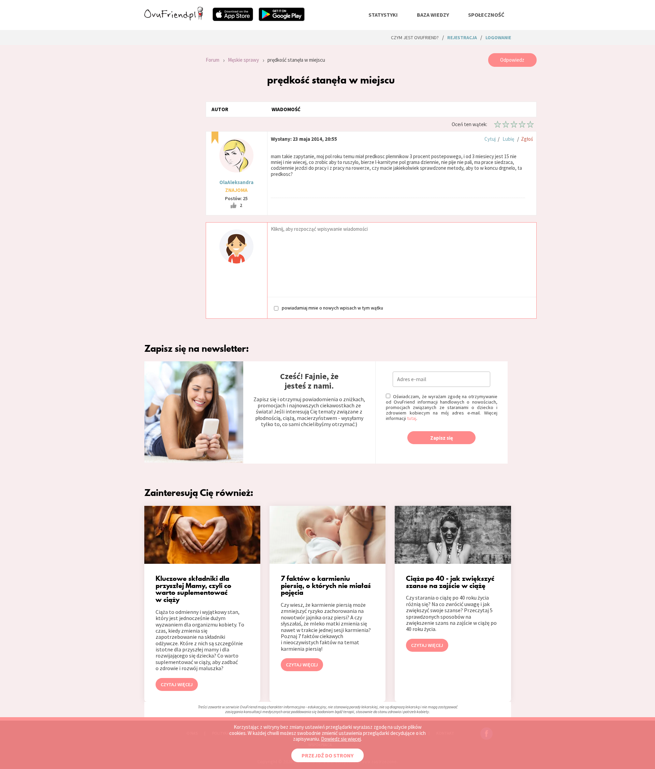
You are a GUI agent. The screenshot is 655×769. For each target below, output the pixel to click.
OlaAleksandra (236, 182)
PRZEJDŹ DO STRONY (327, 755)
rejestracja (462, 37)
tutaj (411, 418)
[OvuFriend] (173, 18)
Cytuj (490, 139)
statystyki (383, 14)
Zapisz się (441, 438)
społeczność (486, 14)
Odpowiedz (512, 60)
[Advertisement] (169, 144)
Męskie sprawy (243, 60)
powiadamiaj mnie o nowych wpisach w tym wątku (332, 308)
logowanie (498, 37)
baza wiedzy (433, 14)
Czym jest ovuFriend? (415, 37)
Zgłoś (527, 139)
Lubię (508, 139)
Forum (212, 60)
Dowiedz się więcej (341, 739)
